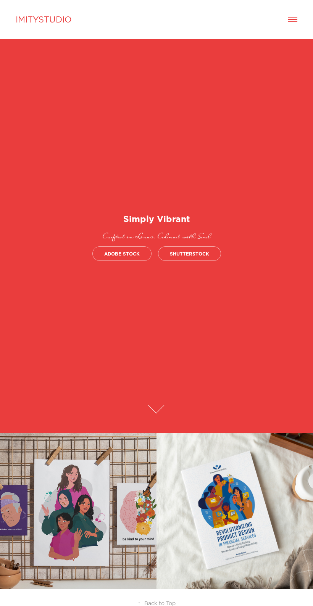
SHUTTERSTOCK (189, 254)
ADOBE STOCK (122, 254)
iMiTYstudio (44, 19)
